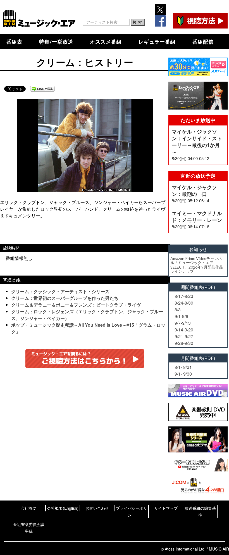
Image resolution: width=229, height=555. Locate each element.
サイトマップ (166, 508)
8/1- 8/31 (183, 367)
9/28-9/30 (184, 343)
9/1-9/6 (181, 316)
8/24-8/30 (184, 303)
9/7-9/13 (183, 323)
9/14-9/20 (184, 329)
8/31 (179, 309)
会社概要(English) (62, 508)
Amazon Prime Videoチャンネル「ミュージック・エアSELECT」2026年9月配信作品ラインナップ (196, 265)
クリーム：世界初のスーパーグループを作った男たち (64, 298)
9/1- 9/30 (183, 374)
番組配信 (203, 42)
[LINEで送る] (42, 89)
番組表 (14, 42)
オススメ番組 (106, 42)
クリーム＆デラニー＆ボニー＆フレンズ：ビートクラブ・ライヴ (76, 305)
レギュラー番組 (157, 42)
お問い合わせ (97, 508)
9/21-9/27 (184, 336)
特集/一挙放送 (56, 42)
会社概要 (28, 508)
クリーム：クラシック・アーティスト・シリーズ (60, 291)
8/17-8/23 (184, 296)
